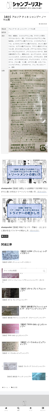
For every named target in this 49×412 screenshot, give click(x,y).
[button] (44, 271)
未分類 (6, 236)
